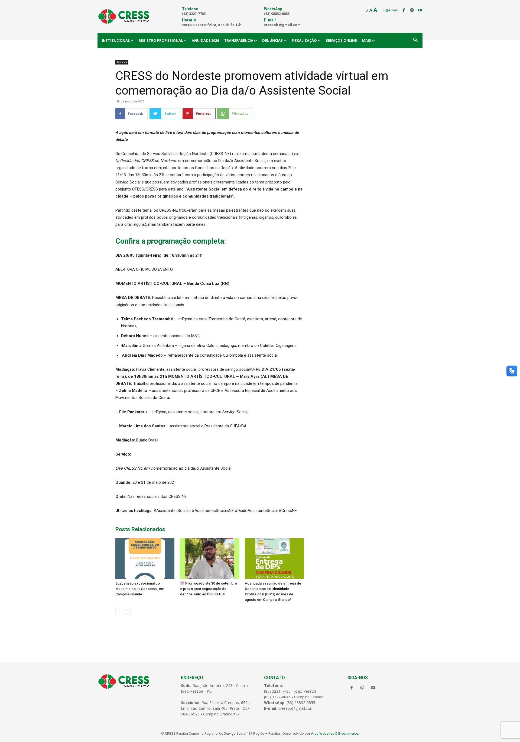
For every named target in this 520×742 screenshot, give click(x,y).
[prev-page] (118, 610)
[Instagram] (412, 10)
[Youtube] (419, 10)
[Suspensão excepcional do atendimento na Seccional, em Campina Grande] (144, 558)
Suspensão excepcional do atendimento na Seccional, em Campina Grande (139, 588)
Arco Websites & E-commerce (334, 733)
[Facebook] (404, 10)
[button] (415, 40)
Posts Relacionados (140, 529)
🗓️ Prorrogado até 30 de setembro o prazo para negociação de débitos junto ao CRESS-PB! (208, 588)
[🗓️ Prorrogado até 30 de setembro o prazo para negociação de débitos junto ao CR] (209, 558)
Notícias (122, 62)
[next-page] (127, 610)
